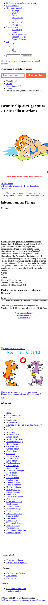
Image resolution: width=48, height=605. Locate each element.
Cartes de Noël (12, 446)
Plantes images (12, 511)
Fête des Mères (12, 477)
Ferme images (12, 475)
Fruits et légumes (13, 485)
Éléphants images (13, 463)
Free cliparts (11, 576)
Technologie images (14, 523)
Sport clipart (11, 521)
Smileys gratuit (12, 516)
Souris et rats (11, 518)
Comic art (10, 453)
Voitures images (13, 525)
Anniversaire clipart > (24, 313)
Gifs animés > (24, 318)
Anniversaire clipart (14, 439)
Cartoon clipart (12, 449)
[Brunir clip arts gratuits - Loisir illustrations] (20, 186)
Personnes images (13, 509)
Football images (13, 482)
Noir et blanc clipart (14, 497)
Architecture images (14, 441)
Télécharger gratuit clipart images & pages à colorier (23, 600)
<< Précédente (7, 183)
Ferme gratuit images (15, 560)
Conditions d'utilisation (16, 530)
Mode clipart (11, 494)
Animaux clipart (13, 434)
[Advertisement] (24, 97)
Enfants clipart (12, 465)
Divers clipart (12, 458)
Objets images (12, 499)
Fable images (11, 473)
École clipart (11, 461)
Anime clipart (12, 437)
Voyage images (12, 528)
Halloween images (14, 487)
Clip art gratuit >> (13, 415)
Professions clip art (14, 513)
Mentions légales (13, 533)
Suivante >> (6, 188)
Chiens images (12, 456)
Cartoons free (12, 578)
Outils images (12, 504)
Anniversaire (11, 422)
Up (2, 398)
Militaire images (13, 492)
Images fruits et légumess (16, 562)
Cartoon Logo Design (15, 573)
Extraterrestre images (15, 470)
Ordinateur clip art (14, 501)
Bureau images (12, 444)
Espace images (12, 468)
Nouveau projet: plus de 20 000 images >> (24, 425)
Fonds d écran (12, 480)
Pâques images (12, 506)
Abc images (11, 432)
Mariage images (13, 489)
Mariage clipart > (24, 315)
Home (9, 413)
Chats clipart (11, 451)
